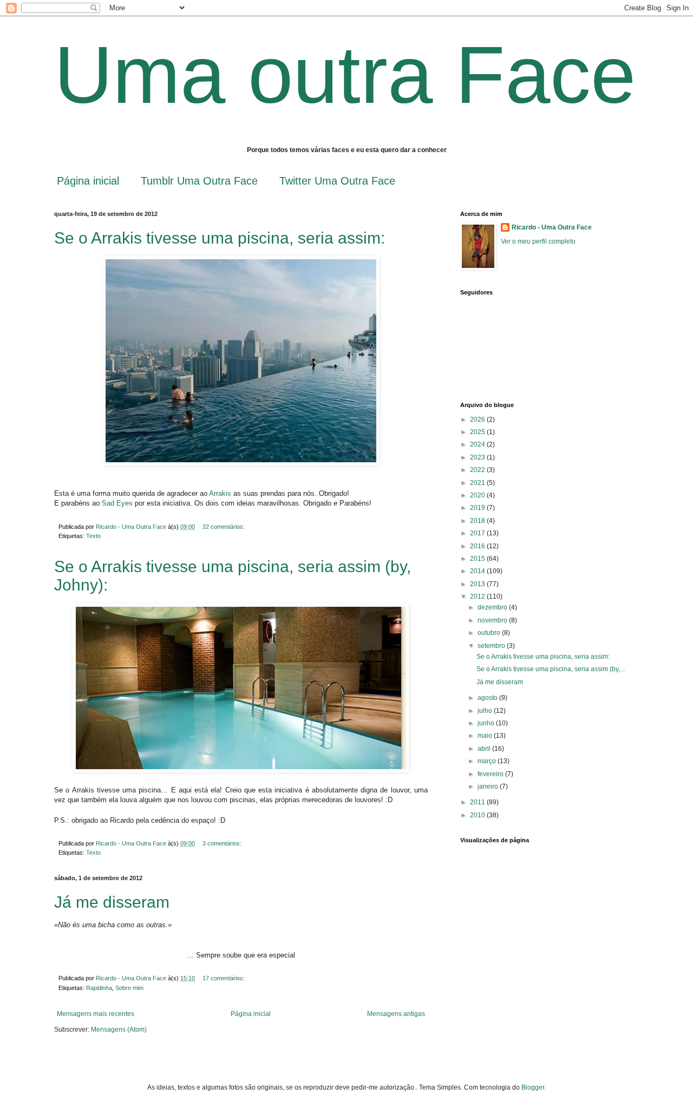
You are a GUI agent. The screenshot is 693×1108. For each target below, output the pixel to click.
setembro (492, 646)
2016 (478, 546)
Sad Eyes (117, 503)
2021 (478, 483)
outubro (490, 633)
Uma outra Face (345, 74)
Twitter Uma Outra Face (337, 181)
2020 (478, 495)
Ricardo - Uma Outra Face (552, 227)
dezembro (493, 607)
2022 (478, 470)
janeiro (489, 786)
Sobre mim (129, 988)
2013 (478, 584)
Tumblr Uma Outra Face (199, 181)
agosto (488, 697)
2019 (478, 508)
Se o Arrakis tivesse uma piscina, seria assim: (219, 238)
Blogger (532, 1087)
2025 (478, 432)
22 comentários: (224, 526)
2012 (478, 596)
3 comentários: (222, 843)
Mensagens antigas (396, 1014)
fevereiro (491, 774)
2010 (478, 815)
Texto (93, 536)
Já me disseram (111, 902)
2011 (478, 802)
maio (486, 735)
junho (487, 723)
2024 (478, 444)
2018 (478, 521)
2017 (478, 533)
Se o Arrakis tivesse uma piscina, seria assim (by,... (550, 669)
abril (485, 748)
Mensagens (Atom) (119, 1029)
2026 (478, 419)
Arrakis (220, 493)
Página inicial (88, 181)
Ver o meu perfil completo (538, 241)
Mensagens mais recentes (95, 1014)
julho (486, 710)
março (488, 761)
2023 (478, 457)
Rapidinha (99, 988)
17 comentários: (224, 978)
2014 (478, 571)
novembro (493, 620)
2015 (478, 558)
